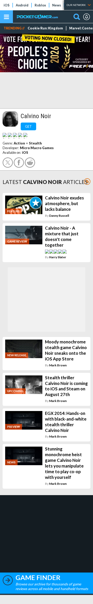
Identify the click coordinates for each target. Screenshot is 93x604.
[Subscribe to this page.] (87, 181)
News (56, 5)
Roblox (40, 5)
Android (22, 5)
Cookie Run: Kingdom (45, 28)
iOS (7, 5)
